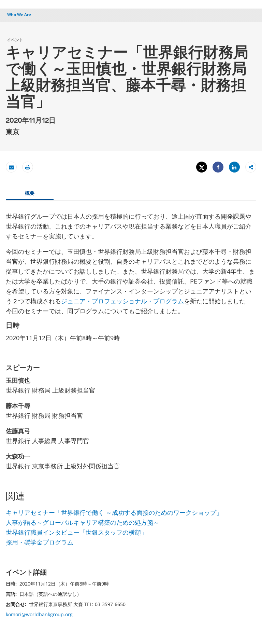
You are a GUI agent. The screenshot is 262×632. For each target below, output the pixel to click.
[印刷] (27, 167)
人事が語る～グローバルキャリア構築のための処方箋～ (82, 522)
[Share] (218, 167)
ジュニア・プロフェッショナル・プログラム (122, 301)
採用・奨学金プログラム (39, 542)
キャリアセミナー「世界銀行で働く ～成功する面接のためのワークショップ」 (114, 512)
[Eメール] (11, 167)
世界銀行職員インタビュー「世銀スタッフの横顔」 (76, 532)
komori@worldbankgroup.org (39, 614)
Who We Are (19, 14)
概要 (29, 193)
